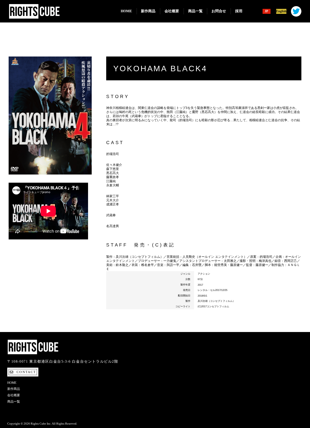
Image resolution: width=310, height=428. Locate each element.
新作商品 (148, 11)
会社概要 (172, 11)
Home (126, 11)
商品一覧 (195, 11)
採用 (238, 11)
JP (266, 11)
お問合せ (219, 11)
